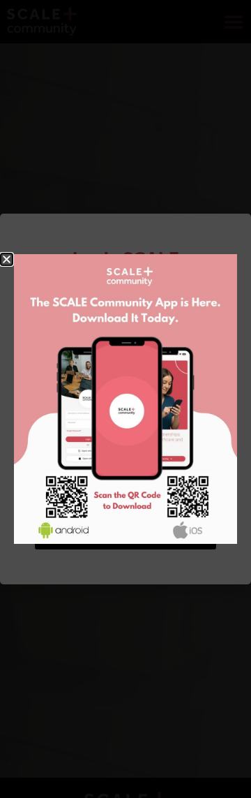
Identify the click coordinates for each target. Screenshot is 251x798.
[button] (6, 259)
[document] (125, 399)
